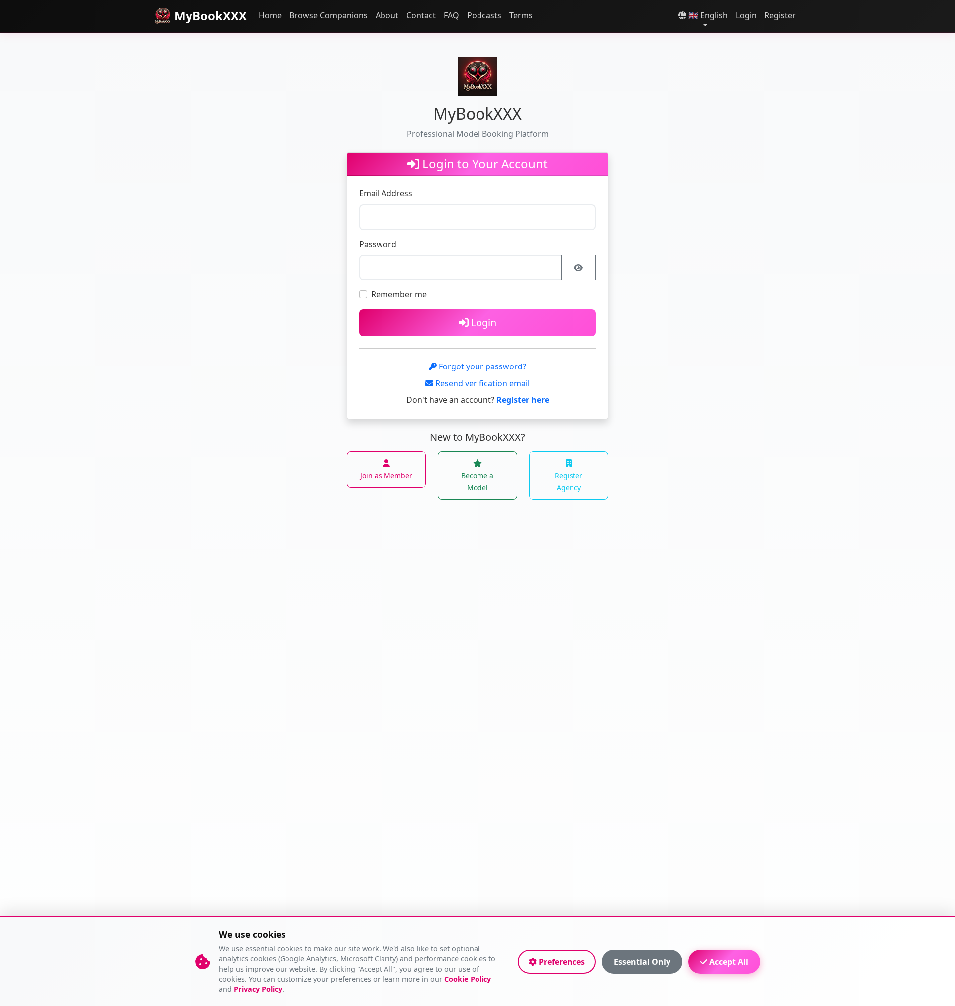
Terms (521, 15)
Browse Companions (328, 15)
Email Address (385, 193)
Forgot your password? (481, 366)
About (387, 15)
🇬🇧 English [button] (707, 15)
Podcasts (484, 15)
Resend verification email (481, 383)
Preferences (561, 961)
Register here (522, 399)
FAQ (451, 15)
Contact (421, 15)
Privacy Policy (258, 989)
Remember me (399, 294)
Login (746, 15)
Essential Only (642, 961)
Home (270, 15)
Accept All (727, 961)
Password (377, 244)
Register (780, 15)
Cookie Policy (467, 979)
